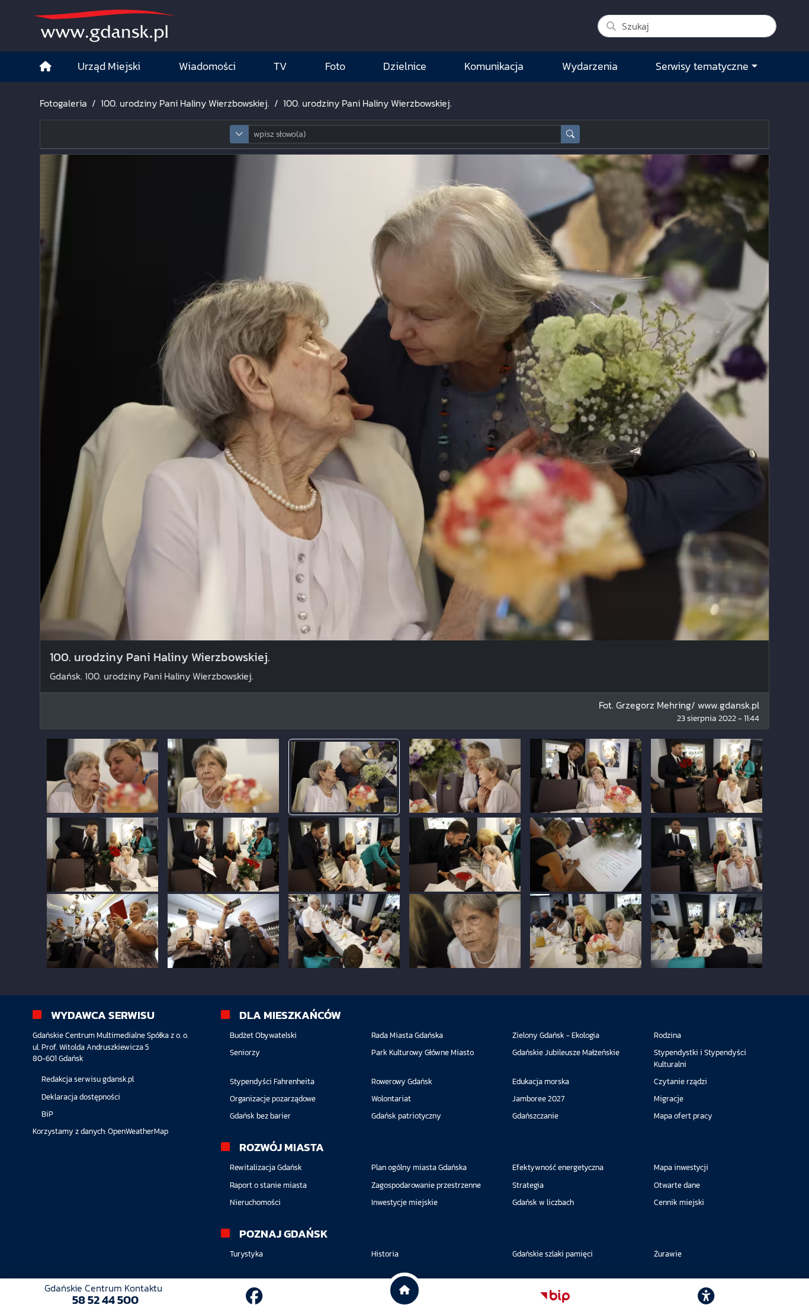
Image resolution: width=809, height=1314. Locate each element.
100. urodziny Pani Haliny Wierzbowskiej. (185, 103)
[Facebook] (254, 1296)
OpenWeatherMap (138, 1131)
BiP (47, 1114)
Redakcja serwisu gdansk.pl (87, 1079)
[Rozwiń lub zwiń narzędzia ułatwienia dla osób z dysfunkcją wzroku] (706, 1296)
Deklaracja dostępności (80, 1097)
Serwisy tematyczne (702, 66)
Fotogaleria (63, 103)
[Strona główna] (46, 67)
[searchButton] (570, 134)
